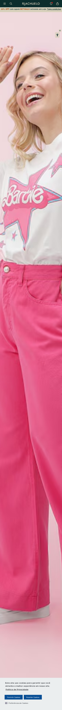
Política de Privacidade (17, 689)
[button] (17, 703)
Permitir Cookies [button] (13, 697)
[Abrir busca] (11, 4)
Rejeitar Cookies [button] (32, 697)
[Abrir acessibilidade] (57, 35)
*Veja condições (54, 9)
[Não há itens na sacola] (57, 4)
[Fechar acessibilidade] (60, 30)
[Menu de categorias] (4, 4)
